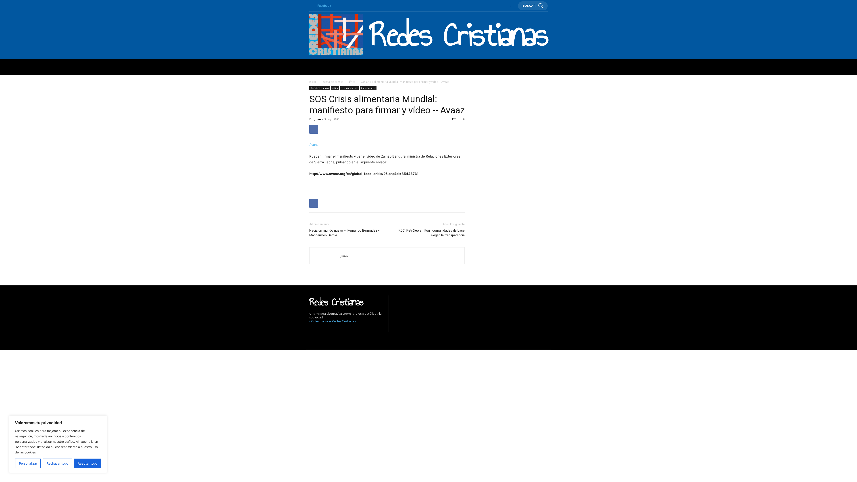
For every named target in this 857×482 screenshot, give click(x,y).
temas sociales (368, 88)
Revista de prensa (332, 82)
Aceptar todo (87, 463)
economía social (349, 88)
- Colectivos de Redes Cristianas (332, 321)
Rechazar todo (57, 463)
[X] (330, 328)
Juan (318, 119)
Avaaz (313, 145)
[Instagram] (316, 328)
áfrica (352, 82)
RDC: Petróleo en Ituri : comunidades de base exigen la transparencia (432, 233)
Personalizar (28, 463)
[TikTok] (323, 328)
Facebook (324, 5)
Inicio (312, 82)
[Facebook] (311, 5)
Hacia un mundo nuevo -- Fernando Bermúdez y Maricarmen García (344, 233)
